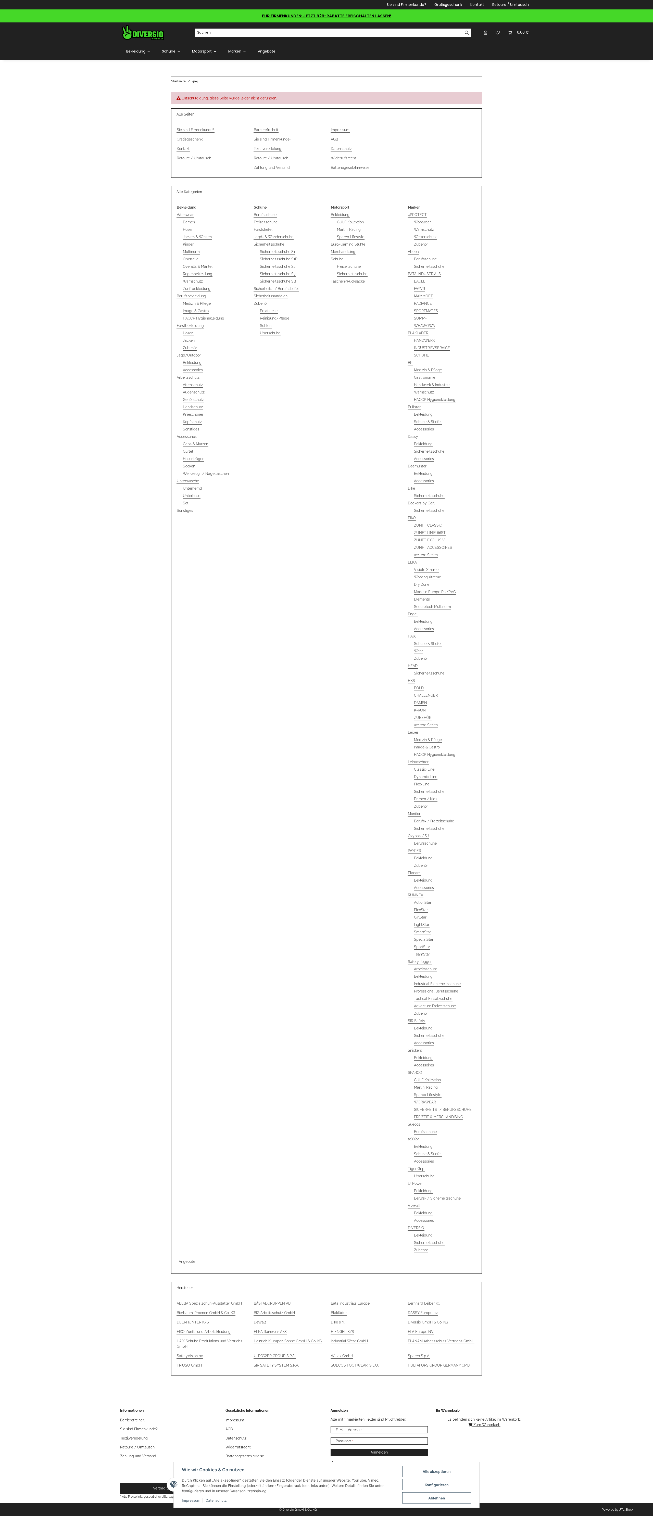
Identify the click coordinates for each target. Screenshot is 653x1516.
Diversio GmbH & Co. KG (428, 1322)
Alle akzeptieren (437, 1471)
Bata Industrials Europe (350, 1303)
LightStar (421, 925)
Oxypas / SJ (418, 836)
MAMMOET (423, 296)
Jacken (189, 340)
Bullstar (414, 407)
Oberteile (190, 259)
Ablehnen (436, 1498)
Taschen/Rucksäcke (348, 281)
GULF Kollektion (350, 222)
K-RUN (420, 710)
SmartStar (422, 932)
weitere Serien (426, 555)
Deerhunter (417, 466)
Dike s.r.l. (338, 1322)
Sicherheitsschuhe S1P (278, 259)
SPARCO (415, 1073)
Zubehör (190, 348)
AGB (334, 139)
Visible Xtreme (426, 570)
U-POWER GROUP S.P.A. (274, 1356)
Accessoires (424, 1065)
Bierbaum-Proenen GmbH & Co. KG (206, 1313)
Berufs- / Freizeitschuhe (434, 821)
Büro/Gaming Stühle (348, 244)
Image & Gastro (196, 311)
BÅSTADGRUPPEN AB (272, 1303)
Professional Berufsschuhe (436, 991)
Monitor (414, 814)
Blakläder (339, 1313)
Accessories (193, 370)
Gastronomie (424, 377)
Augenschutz (194, 392)
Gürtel (188, 451)
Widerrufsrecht (343, 158)
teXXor (413, 1139)
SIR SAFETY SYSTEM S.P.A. (276, 1365)
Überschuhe (270, 333)
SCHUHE (421, 355)
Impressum (191, 1500)
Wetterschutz (425, 237)
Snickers (415, 1050)
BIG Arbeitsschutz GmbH (274, 1313)
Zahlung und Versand (272, 167)
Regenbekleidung (197, 274)
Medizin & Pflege (197, 303)
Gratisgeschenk (448, 4)
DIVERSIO (416, 1228)
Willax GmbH (342, 1356)
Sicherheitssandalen (270, 296)
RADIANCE (423, 303)
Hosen (188, 229)
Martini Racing (349, 229)
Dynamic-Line (425, 777)
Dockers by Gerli (421, 503)
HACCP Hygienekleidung (203, 318)
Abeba (413, 252)
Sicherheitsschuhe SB (278, 281)
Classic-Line (424, 769)
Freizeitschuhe (266, 222)
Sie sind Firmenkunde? (406, 4)
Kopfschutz (192, 422)
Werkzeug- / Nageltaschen (206, 474)
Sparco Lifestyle (350, 237)
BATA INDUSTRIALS (424, 274)
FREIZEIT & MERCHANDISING (438, 1117)
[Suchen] (467, 32)
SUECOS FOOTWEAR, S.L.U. (355, 1365)
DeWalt (260, 1322)
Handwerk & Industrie (431, 385)
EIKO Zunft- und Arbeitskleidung (204, 1332)
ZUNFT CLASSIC (428, 525)
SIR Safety (416, 1021)
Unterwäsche (188, 481)
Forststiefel (263, 229)
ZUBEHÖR (422, 718)
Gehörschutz (193, 400)
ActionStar (422, 902)
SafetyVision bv (190, 1356)
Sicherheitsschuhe (269, 244)
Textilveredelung (267, 149)
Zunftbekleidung (196, 289)
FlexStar (421, 910)
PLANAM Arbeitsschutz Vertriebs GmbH (441, 1341)
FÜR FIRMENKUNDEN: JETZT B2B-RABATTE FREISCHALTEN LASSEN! (326, 16)
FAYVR (419, 289)
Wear (418, 651)
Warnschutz (193, 281)
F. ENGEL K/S (342, 1332)
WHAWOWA (424, 326)
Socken (189, 466)
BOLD (419, 688)
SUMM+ (420, 318)
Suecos (414, 1124)
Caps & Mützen (195, 444)
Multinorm (191, 252)
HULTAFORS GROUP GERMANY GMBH (440, 1365)
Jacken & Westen (197, 237)
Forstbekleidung (190, 326)
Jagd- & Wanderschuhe (273, 237)
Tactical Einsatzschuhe (433, 999)
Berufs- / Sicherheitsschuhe (437, 1198)
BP (410, 363)
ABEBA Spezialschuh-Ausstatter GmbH (209, 1303)
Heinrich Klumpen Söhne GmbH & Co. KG (288, 1341)
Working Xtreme (427, 577)
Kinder (188, 244)
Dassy (413, 437)
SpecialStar (423, 939)
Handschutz (193, 407)
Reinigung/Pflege (274, 318)
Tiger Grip (416, 1169)
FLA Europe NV (421, 1332)
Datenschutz (216, 1500)
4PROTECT (417, 215)
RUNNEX (415, 895)
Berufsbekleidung (191, 296)
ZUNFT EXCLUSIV (429, 540)
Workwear (185, 215)
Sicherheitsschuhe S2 (277, 266)
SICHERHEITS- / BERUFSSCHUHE (443, 1109)
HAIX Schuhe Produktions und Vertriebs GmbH (209, 1343)
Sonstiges (191, 429)
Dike (411, 488)
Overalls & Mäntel (197, 266)
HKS (411, 681)
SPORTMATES (426, 311)
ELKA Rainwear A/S (270, 1332)
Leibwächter (418, 762)
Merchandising (343, 252)
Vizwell (414, 1206)
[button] (485, 32)
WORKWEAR (425, 1102)
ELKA (412, 562)
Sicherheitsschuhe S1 (277, 252)
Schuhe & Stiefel (428, 422)
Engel (413, 614)
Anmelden (379, 1452)
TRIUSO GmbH (189, 1365)
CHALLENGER (426, 695)
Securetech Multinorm (432, 607)
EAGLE (419, 281)
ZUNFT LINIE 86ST (430, 533)
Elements (422, 599)
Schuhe (337, 259)
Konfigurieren (437, 1485)
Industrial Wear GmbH (349, 1341)
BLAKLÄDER (418, 333)
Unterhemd (192, 488)
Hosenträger (193, 459)
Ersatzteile (269, 311)
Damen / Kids (425, 799)
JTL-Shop (626, 1509)
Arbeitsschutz (188, 377)
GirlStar (420, 917)
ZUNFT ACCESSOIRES (433, 547)
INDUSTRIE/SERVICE (432, 348)
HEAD (413, 666)
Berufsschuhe (265, 215)
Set (186, 503)
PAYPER (414, 851)
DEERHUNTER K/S (193, 1322)
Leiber (413, 732)
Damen (189, 222)
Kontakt (477, 4)
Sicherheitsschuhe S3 (277, 274)
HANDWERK (424, 340)
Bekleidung (192, 363)
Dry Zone (421, 584)
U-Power (415, 1183)
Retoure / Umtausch (510, 4)
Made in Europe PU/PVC (435, 592)
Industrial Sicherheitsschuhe (437, 984)
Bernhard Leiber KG (424, 1303)
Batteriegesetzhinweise (350, 167)
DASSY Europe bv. (423, 1313)
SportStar (422, 947)
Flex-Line (421, 784)
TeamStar (422, 954)
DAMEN (420, 703)
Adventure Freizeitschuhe (435, 1006)
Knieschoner (193, 414)
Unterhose (191, 496)
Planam (414, 873)
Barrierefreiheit (266, 130)
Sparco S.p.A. (419, 1356)
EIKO (412, 518)
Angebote (187, 1261)
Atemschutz (193, 385)
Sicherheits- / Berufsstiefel (276, 289)
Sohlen (265, 326)
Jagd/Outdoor (189, 355)
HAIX (412, 636)
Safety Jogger (420, 962)
